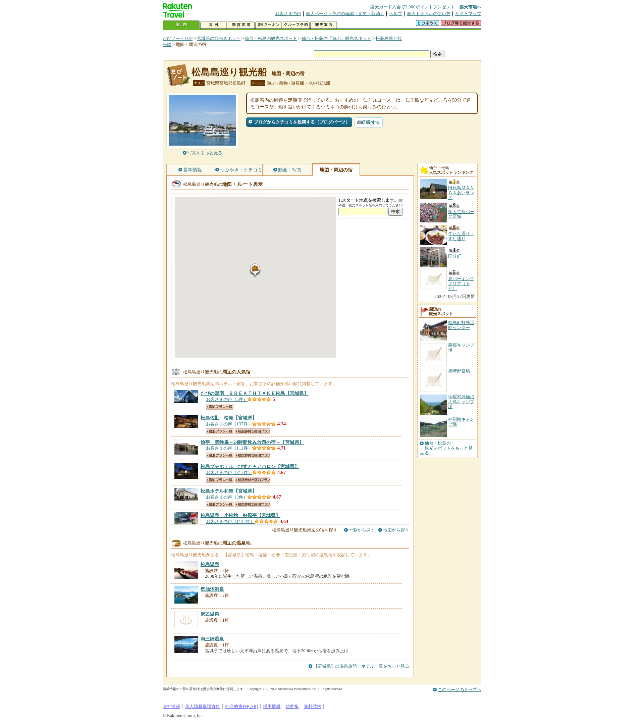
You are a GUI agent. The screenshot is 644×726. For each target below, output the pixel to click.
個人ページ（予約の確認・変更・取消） (345, 13)
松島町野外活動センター (461, 325)
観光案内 (323, 25)
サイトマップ (468, 13)
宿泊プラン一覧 (219, 407)
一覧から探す (362, 529)
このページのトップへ (459, 689)
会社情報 (171, 706)
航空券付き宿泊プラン (252, 431)
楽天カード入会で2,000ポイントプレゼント (412, 6)
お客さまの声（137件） (229, 423)
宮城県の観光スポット (218, 38)
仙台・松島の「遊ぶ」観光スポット (336, 38)
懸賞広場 (241, 25)
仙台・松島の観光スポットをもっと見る (449, 448)
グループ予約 (296, 25)
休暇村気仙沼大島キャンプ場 (461, 401)
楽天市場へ (470, 6)
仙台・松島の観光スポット (271, 38)
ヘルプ (395, 13)
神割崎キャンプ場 (461, 421)
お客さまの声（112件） (229, 448)
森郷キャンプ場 (461, 347)
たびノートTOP (178, 38)
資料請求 (312, 706)
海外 (213, 25)
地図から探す (396, 529)
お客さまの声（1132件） (230, 521)
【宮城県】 (255, 393)
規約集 (292, 706)
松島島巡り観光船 (229, 72)
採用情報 (271, 706)
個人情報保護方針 (202, 706)
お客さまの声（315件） (229, 472)
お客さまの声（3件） (227, 497)
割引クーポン (268, 25)
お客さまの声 (288, 13)
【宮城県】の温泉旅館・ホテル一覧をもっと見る (361, 666)
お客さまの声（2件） (227, 399)
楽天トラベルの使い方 (428, 13)
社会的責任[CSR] (241, 706)
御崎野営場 (459, 370)
